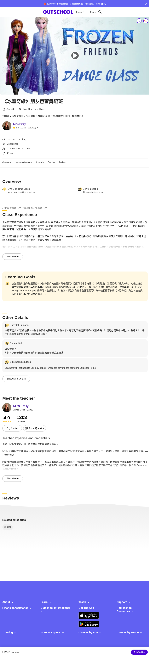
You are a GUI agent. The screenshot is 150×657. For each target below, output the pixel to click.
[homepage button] (58, 12)
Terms (97, 3)
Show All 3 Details (16, 378)
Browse (78, 12)
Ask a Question (37, 428)
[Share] (139, 20)
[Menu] (105, 11)
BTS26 (79, 3)
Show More (13, 256)
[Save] (145, 20)
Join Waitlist (139, 652)
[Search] (100, 12)
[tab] (6, 162)
